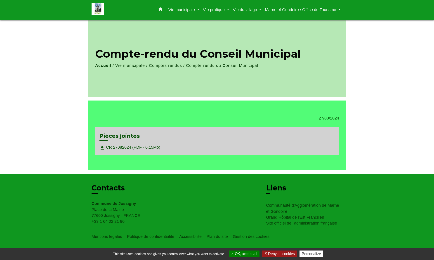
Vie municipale (130, 65)
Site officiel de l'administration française (301, 223)
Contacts (108, 188)
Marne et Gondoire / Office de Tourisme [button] (301, 9)
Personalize (311, 254)
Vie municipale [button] (182, 9)
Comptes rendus (165, 65)
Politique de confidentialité (150, 236)
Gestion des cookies (251, 236)
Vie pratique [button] (214, 9)
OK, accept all (245, 254)
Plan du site (217, 236)
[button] (160, 10)
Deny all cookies (281, 254)
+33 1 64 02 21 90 (108, 221)
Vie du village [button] (245, 9)
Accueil (103, 65)
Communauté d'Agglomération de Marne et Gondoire (302, 208)
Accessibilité (190, 236)
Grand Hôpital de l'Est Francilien (295, 217)
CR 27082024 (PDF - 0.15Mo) (129, 147)
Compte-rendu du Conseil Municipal (222, 65)
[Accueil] (120, 10)
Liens (276, 187)
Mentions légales (107, 236)
